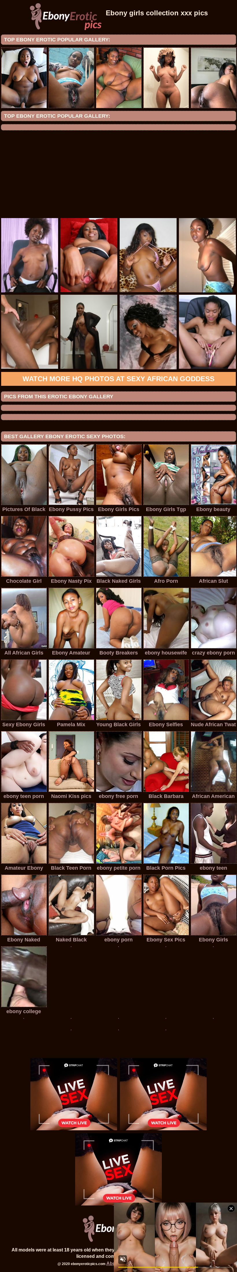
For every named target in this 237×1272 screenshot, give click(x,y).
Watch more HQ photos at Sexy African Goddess (118, 379)
